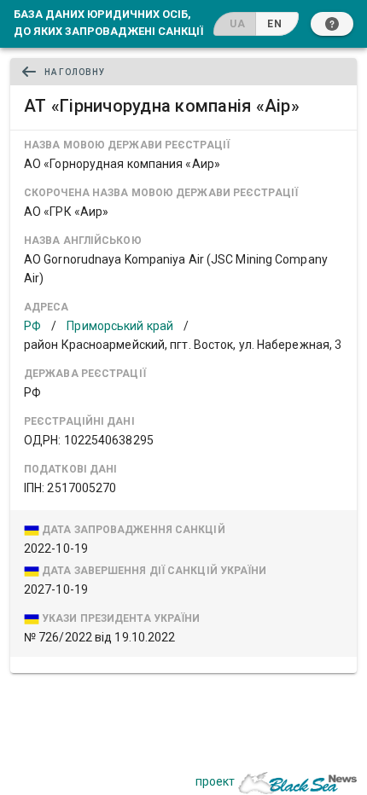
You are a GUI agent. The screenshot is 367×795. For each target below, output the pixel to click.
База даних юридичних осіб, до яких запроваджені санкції (108, 22)
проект (215, 781)
